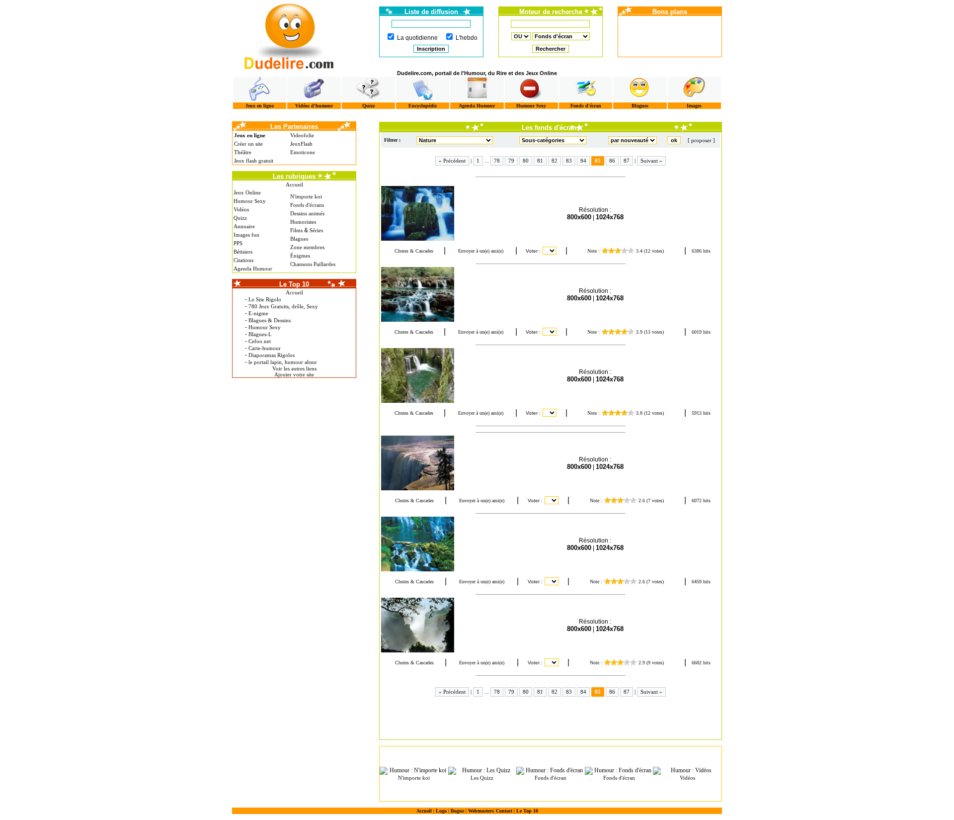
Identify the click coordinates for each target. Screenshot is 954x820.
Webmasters (480, 811)
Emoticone (302, 152)
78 (497, 161)
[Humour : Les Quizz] (482, 771)
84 (583, 161)
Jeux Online (247, 192)
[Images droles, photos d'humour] (694, 89)
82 (554, 161)
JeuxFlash (301, 144)
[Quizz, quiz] (368, 89)
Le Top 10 (527, 811)
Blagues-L (260, 334)
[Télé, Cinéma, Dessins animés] (422, 89)
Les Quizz (482, 778)
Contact (504, 811)
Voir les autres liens (294, 368)
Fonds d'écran (585, 105)
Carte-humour (264, 348)
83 (569, 161)
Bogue (457, 811)
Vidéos (241, 209)
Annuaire (244, 226)
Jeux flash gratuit (253, 161)
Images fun (246, 235)
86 (612, 161)
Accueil (294, 184)
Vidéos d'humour (314, 105)
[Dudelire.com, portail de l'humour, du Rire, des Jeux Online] (289, 35)
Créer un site (248, 144)
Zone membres (307, 247)
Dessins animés (307, 213)
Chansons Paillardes (312, 264)
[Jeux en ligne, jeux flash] (259, 89)
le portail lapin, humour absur (282, 362)
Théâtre (242, 152)
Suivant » (651, 161)
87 (627, 161)
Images (694, 105)
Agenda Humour (477, 105)
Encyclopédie (422, 105)
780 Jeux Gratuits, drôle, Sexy (283, 306)
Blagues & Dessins (269, 320)
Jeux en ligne (259, 105)
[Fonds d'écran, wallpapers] (585, 89)
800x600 (579, 217)
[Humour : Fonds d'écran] (550, 771)
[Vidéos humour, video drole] (313, 89)
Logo (441, 811)
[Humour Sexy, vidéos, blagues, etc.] (531, 89)
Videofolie (302, 135)
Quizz (368, 105)
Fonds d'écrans (307, 205)
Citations (243, 260)
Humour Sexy (531, 105)
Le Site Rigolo (264, 299)
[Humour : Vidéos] (687, 771)
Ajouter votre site (294, 374)
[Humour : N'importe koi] (414, 771)
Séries (316, 230)
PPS (238, 243)
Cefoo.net (259, 341)
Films (296, 230)
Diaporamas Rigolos (271, 355)
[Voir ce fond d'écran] (426, 213)
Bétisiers (243, 252)
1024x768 (610, 217)
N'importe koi (306, 196)
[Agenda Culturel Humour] (476, 89)
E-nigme (258, 313)
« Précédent (452, 161)
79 (511, 161)
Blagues (640, 105)
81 (540, 161)
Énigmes (300, 256)
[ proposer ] (701, 140)
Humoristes (303, 222)
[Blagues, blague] (639, 89)
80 (526, 161)
